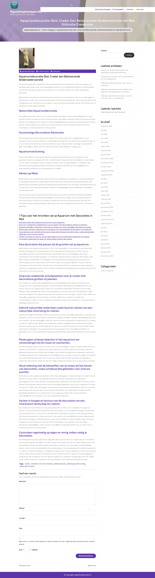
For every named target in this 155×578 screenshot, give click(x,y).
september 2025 (107, 171)
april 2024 (104, 240)
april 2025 (104, 191)
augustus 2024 (106, 223)
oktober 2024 (106, 215)
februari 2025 (106, 199)
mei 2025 (104, 187)
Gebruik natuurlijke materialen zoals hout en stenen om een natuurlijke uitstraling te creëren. (55, 227)
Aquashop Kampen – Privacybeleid (109, 9)
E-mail (22, 518)
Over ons (140, 9)
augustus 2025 (106, 175)
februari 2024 (106, 248)
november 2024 (107, 211)
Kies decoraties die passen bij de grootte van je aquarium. (42, 222)
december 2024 (107, 207)
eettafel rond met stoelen (42, 464)
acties (27, 464)
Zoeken (104, 51)
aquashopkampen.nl (25, 11)
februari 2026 (106, 150)
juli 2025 (104, 179)
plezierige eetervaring (76, 464)
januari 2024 (105, 252)
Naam (22, 508)
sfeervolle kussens (27, 466)
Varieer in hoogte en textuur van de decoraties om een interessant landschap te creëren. (54, 237)
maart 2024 (105, 244)
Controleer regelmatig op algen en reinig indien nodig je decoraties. (45, 239)
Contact (129, 9)
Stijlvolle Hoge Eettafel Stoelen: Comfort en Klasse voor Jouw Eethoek (117, 97)
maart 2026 (105, 146)
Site (20, 528)
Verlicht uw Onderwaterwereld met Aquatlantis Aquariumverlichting (114, 71)
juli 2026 (104, 130)
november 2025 (107, 163)
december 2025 (107, 158)
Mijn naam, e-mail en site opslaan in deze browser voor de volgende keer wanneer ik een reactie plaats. (57, 542)
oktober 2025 (106, 167)
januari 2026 (105, 154)
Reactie (23, 481)
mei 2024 (104, 236)
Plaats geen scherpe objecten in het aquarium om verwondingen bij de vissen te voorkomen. (55, 229)
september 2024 (107, 219)
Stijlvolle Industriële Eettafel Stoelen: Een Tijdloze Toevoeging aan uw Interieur (116, 90)
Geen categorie (49, 30)
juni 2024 (104, 232)
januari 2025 (105, 203)
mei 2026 (104, 138)
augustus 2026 (106, 126)
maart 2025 (105, 195)
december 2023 (107, 256)
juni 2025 (104, 183)
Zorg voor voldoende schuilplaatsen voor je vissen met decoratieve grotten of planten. (53, 225)
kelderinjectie (59, 464)
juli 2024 (104, 227)
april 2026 (104, 142)
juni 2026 (104, 134)
